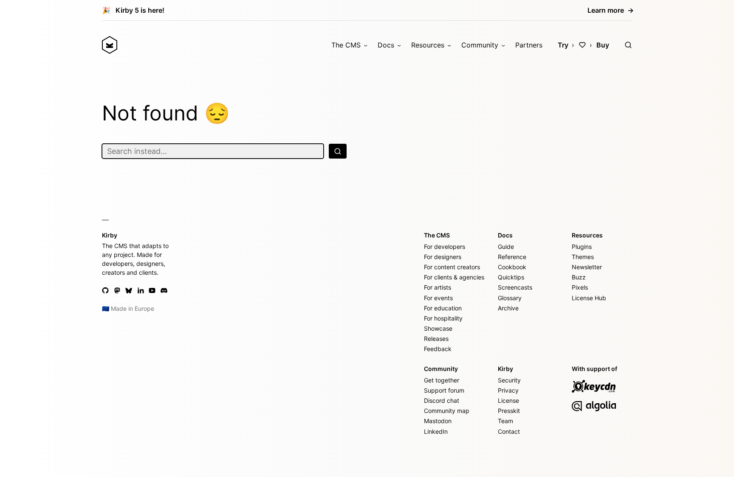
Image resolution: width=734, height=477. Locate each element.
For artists (437, 287)
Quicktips (511, 277)
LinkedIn (436, 431)
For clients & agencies (454, 277)
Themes (583, 256)
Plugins (582, 246)
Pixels (580, 287)
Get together (441, 380)
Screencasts (515, 287)
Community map (446, 410)
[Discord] (164, 290)
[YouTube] (152, 290)
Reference (512, 256)
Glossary (510, 297)
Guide (506, 246)
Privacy (508, 390)
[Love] (582, 45)
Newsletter (587, 267)
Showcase (438, 328)
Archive (508, 308)
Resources (427, 45)
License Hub (589, 297)
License (508, 400)
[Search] (628, 45)
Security (509, 380)
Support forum (444, 390)
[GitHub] (105, 290)
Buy (602, 45)
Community (479, 45)
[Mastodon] (117, 290)
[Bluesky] (129, 290)
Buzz (579, 277)
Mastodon (438, 420)
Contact (509, 431)
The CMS (346, 45)
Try (563, 45)
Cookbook (512, 267)
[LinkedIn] (140, 290)
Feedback (438, 348)
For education (443, 308)
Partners (528, 45)
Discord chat (441, 400)
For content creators (452, 267)
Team (505, 420)
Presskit (509, 410)
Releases (436, 338)
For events (438, 297)
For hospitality (443, 318)
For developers (444, 246)
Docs (386, 45)
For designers (442, 256)
